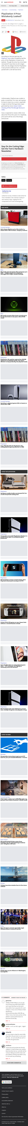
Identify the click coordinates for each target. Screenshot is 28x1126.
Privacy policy (5, 1094)
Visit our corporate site (12, 1077)
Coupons (4, 1110)
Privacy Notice (20, 164)
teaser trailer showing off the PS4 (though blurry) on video (13, 108)
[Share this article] (2, 32)
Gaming (9, 180)
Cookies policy (5, 1097)
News (3, 20)
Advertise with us (6, 1104)
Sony (9, 58)
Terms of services (18, 163)
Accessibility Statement (7, 1100)
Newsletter (24, 31)
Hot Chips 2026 (13, 5)
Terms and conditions (7, 1088)
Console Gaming (12, 9)
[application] (14, 130)
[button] (26, 2)
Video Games (4, 9)
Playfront (4, 58)
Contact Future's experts (7, 1091)
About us (4, 1107)
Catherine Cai (10, 20)
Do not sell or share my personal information (12, 1116)
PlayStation (20, 9)
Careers (3, 1113)
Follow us (16, 31)
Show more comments (13, 1062)
